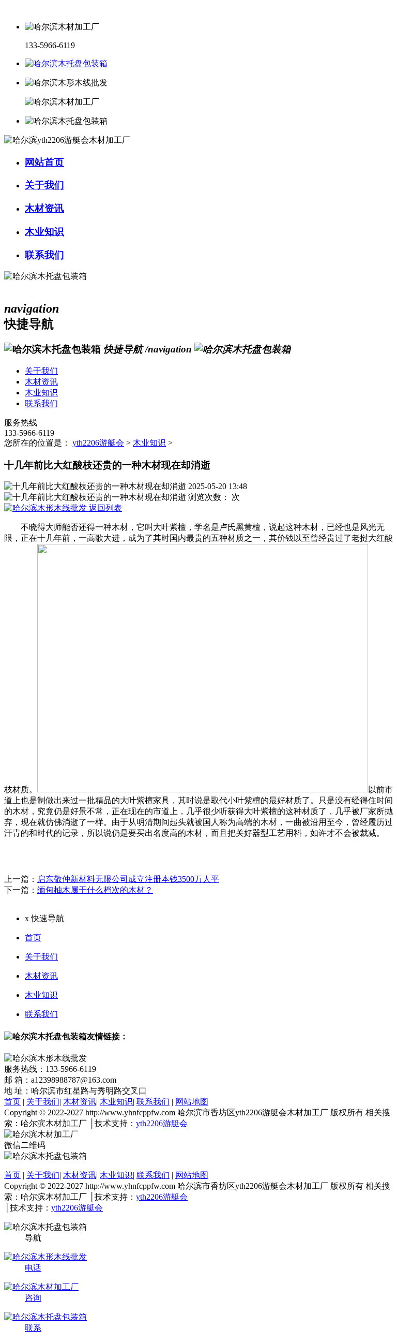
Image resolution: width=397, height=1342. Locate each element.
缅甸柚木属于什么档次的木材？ (95, 890)
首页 (33, 937)
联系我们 (41, 1014)
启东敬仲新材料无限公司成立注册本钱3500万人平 (128, 879)
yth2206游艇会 (98, 442)
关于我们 (41, 956)
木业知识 (149, 442)
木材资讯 (41, 975)
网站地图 (191, 1101)
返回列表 (104, 508)
